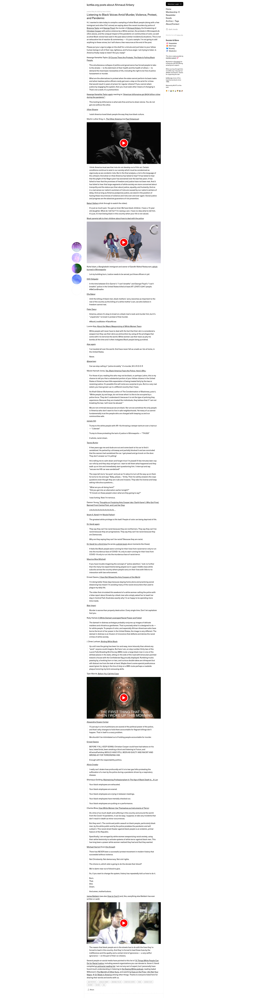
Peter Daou (91, 309)
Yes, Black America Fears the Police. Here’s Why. (125, 370)
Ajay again (91, 344)
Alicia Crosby (92, 764)
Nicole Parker (108, 514)
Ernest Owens (93, 741)
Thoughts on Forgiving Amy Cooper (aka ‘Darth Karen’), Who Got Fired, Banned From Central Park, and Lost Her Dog (123, 504)
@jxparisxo (91, 361)
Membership (172, 11)
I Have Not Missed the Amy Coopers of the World (119, 577)
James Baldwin (93, 896)
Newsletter (171, 14)
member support (171, 58)
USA (104, 985)
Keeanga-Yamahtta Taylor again (100, 94)
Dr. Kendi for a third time (97, 544)
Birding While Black (109, 641)
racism (97, 985)
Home (168, 8)
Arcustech (177, 61)
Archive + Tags (172, 20)
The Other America (114, 118)
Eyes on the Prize (139, 971)
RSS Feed (172, 45)
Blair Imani (91, 605)
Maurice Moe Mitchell (96, 559)
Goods (169, 17)
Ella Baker (91, 294)
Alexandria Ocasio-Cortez (97, 722)
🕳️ (175, 91)
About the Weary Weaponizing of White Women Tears (119, 326)
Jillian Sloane (92, 109)
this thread (109, 846)
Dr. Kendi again (93, 524)
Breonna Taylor (93, 28)
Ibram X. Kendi (93, 514)
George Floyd (109, 28)
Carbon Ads (180, 35)
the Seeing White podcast (132, 969)
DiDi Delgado (92, 278)
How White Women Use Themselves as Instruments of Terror (124, 808)
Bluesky (172, 48)
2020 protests (92, 982)
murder (90, 985)
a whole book (121, 544)
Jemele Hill (91, 420)
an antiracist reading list (105, 966)
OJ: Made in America (103, 974)
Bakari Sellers (92, 203)
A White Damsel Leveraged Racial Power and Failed (119, 617)
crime (139, 982)
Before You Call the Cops (108, 673)
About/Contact (172, 23)
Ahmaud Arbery (133, 28)
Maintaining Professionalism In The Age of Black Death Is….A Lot (130, 779)
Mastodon (173, 51)
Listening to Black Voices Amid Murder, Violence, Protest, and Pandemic (122, 16)
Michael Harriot (93, 846)
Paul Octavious (132, 118)
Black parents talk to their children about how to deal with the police (115, 218)
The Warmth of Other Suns (108, 971)
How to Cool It (113, 896)
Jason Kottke (106, 11)
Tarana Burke (92, 442)
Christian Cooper (94, 30)
